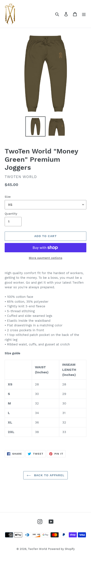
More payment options (45, 257)
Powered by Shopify (61, 549)
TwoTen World (37, 549)
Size (8, 196)
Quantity (11, 213)
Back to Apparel (49, 475)
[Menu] (83, 14)
